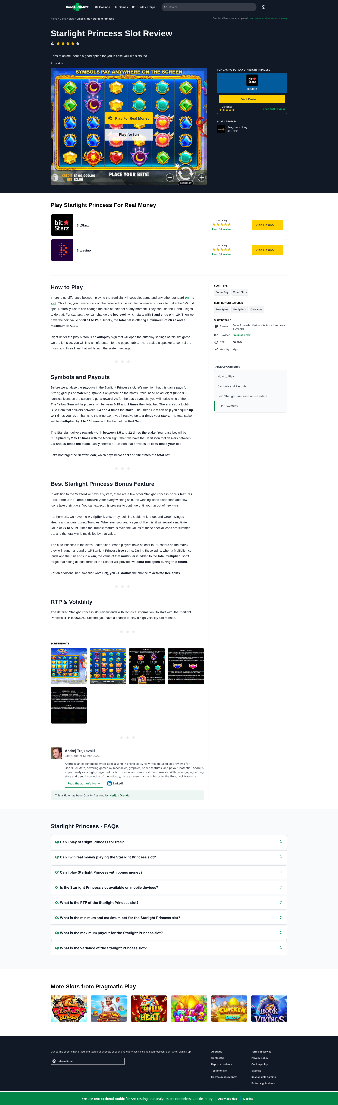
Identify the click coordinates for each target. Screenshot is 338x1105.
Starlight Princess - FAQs (85, 826)
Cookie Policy (202, 1099)
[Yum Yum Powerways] (109, 1008)
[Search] (166, 7)
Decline (248, 1098)
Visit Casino (269, 226)
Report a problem (221, 1064)
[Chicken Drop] (229, 1008)
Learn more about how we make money (268, 18)
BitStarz (252, 88)
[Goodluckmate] (77, 7)
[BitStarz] (252, 80)
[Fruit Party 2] (189, 1008)
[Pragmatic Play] (221, 129)
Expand (57, 63)
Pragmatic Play (237, 127)
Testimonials (219, 1070)
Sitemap (256, 1070)
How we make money (224, 1076)
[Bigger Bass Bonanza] (69, 1008)
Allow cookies (227, 1098)
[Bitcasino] (62, 250)
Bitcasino (84, 250)
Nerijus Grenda (119, 795)
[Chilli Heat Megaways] (149, 1008)
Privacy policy (259, 1057)
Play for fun (129, 134)
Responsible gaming (263, 1076)
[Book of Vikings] (269, 1008)
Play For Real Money (132, 118)
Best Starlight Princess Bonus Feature (242, 396)
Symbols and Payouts (232, 386)
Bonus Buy (222, 292)
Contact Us (217, 1057)
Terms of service (261, 1051)
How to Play (226, 376)
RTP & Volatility (228, 406)
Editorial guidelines (263, 1083)
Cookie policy (259, 1064)
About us (216, 1051)
